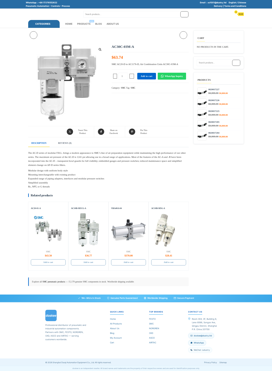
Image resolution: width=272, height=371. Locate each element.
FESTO (152, 319)
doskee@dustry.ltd (203, 335)
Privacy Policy (210, 362)
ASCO (152, 338)
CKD (151, 333)
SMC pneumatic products (54, 282)
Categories (42, 23)
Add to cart (146, 76)
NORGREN (154, 328)
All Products (116, 323)
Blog (98, 23)
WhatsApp (199, 343)
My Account (116, 338)
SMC (123, 88)
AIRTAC (152, 342)
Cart (112, 342)
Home (68, 23)
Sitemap (223, 362)
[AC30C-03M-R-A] (183, 35)
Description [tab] (38, 143)
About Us (113, 23)
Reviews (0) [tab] (65, 143)
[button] (100, 49)
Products (85, 22)
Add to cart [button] (48, 262)
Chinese (242, 2)
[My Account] (228, 14)
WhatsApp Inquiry (174, 76)
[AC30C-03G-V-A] (33, 35)
